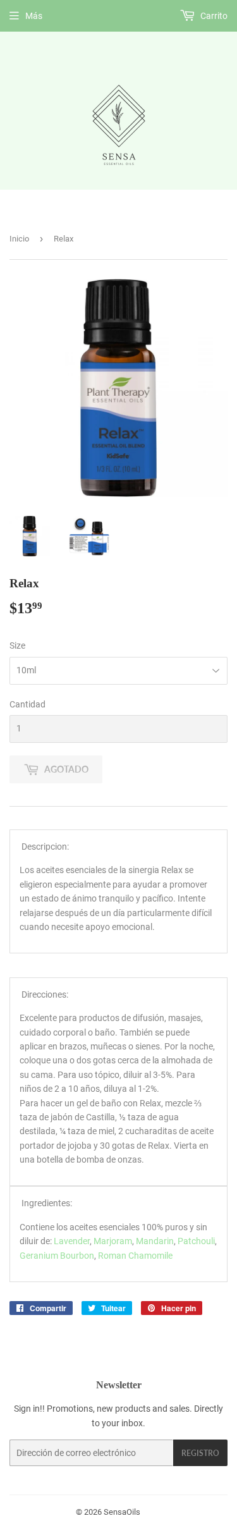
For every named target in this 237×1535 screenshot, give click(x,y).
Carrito (213, 16)
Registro (200, 1453)
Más (33, 16)
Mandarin (155, 1241)
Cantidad (27, 704)
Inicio (19, 238)
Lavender (72, 1241)
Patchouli (196, 1241)
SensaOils (122, 1512)
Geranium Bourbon (57, 1256)
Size (17, 645)
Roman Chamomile (135, 1256)
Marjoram (113, 1241)
